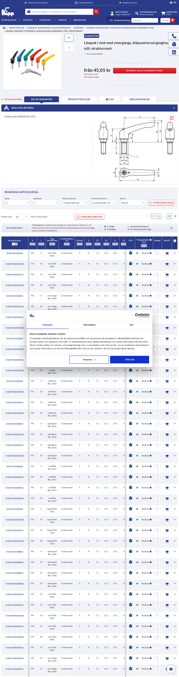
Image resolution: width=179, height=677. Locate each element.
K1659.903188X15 (15, 573)
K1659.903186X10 (15, 477)
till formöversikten (13, 99)
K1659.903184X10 (15, 392)
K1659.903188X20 (15, 584)
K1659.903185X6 (15, 424)
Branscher (80, 20)
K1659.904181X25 (15, 626)
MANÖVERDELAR (16, 28)
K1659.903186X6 (15, 466)
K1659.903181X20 (15, 285)
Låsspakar (78, 28)
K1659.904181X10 (15, 594)
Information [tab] (89, 324)
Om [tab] (131, 324)
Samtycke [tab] (48, 324)
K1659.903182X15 (15, 317)
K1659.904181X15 (15, 605)
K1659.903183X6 (15, 338)
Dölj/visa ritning (22, 108)
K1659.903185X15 (15, 445)
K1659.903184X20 (15, 413)
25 (169, 216)
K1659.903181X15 (15, 274)
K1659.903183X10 (15, 349)
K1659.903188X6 (15, 552)
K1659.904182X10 (15, 658)
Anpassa (87, 359)
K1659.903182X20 (15, 328)
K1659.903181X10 (15, 264)
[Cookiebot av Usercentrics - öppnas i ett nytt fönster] (137, 315)
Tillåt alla (129, 359)
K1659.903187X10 (15, 520)
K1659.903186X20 (15, 498)
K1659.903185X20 (15, 456)
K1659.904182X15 (15, 669)
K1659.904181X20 (15, 616)
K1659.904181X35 (15, 648)
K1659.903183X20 (15, 370)
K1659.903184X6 (15, 381)
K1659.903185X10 (15, 434)
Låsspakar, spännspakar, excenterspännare (48, 28)
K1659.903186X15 (15, 488)
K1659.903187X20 (15, 541)
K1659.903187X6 (15, 509)
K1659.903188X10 (15, 562)
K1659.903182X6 (15, 296)
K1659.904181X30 (15, 637)
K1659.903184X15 (15, 402)
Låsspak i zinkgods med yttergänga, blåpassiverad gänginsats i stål (120, 28)
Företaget (45, 20)
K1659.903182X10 (15, 306)
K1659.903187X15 (15, 530)
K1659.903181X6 (15, 253)
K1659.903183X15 (15, 360)
